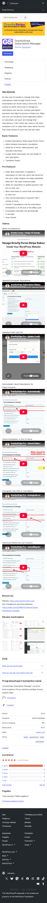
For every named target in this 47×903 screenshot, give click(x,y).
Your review (7, 785)
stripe (42, 737)
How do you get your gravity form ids (17, 673)
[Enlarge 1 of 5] (20, 623)
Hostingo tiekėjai (9, 822)
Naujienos (6, 818)
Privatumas (6, 826)
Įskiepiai (28, 822)
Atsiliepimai (8, 67)
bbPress (6, 859)
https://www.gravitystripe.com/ (22, 601)
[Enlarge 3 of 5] (42, 623)
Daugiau (5, 748)
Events (27, 837)
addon (26, 737)
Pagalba (7, 84)
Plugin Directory (8, 10)
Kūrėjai (5, 841)
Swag (28, 845)
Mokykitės (6, 833)
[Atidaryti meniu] (43, 3)
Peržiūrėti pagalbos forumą (13, 801)
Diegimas (8, 73)
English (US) (40, 732)
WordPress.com (9, 852)
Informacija (8, 62)
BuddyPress (8, 863)
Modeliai (28, 826)
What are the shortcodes (12, 666)
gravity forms (34, 737)
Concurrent (26, 47)
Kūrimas (7, 79)
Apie (4, 815)
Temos (27, 818)
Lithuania (10, 873)
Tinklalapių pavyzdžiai (33, 815)
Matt (5, 856)
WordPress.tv (8, 845)
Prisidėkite (29, 833)
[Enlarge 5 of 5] (42, 644)
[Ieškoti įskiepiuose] (25, 17)
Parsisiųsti (8, 53)
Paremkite (30, 841)
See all (42, 785)
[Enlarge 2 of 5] (20, 643)
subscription (40, 741)
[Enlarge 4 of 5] (42, 631)
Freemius (10, 705)
